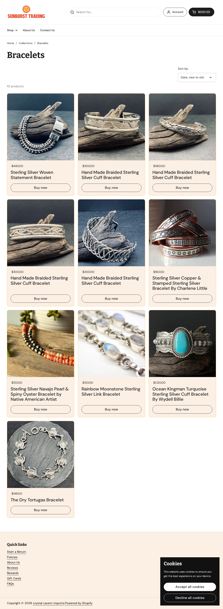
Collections (25, 43)
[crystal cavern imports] (26, 12)
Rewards (13, 573)
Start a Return (16, 552)
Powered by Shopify (79, 603)
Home (10, 43)
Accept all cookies (189, 587)
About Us (13, 562)
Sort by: (183, 69)
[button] (201, 12)
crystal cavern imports (48, 603)
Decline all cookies (190, 598)
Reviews (12, 568)
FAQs (10, 583)
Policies (12, 557)
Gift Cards (14, 578)
